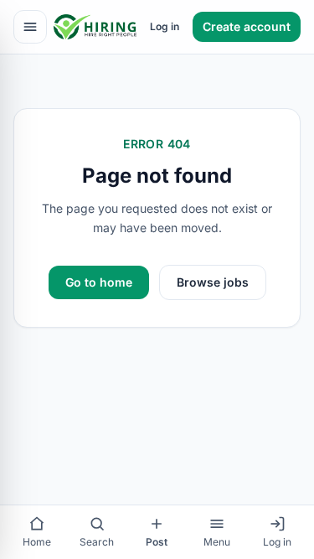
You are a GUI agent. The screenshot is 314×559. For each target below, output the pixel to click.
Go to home (98, 282)
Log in (164, 26)
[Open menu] (30, 27)
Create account (247, 26)
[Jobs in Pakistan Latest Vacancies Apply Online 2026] (95, 27)
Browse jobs (213, 282)
